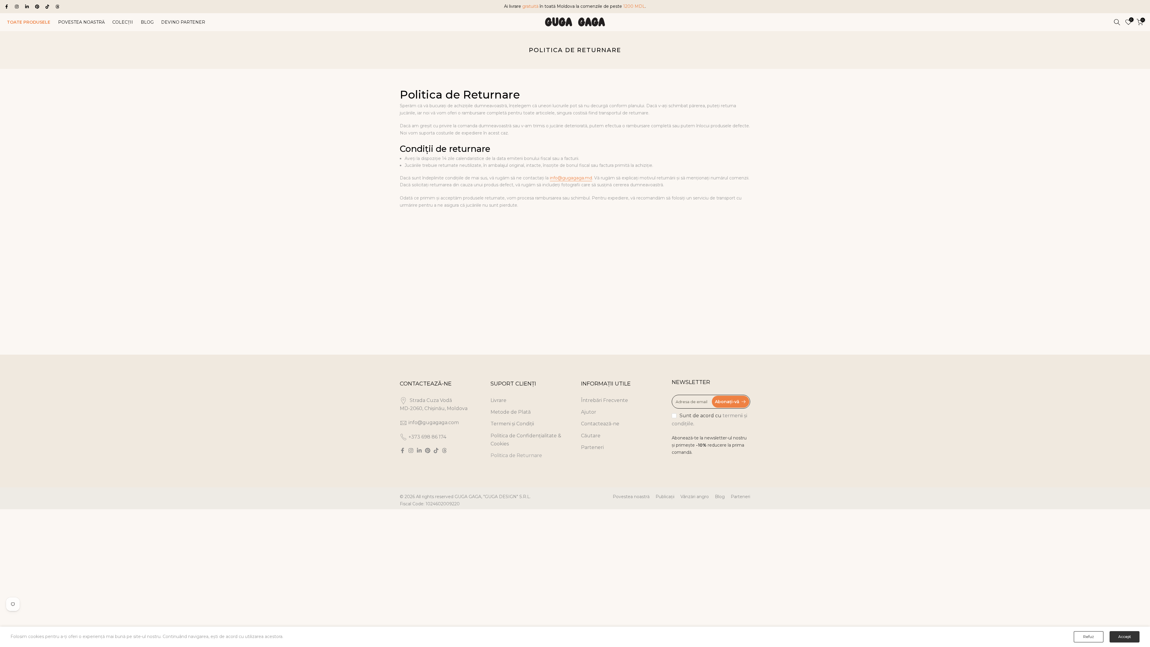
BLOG (147, 22)
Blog (720, 496)
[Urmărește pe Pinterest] (37, 6)
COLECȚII (122, 22)
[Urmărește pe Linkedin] (27, 6)
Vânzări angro (694, 496)
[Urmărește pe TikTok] (47, 6)
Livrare (498, 400)
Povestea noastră (631, 496)
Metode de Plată (511, 412)
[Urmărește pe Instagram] (17, 6)
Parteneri (592, 447)
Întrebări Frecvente (604, 400)
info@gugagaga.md (571, 178)
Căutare (590, 436)
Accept (1124, 636)
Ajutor (588, 412)
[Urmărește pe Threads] (57, 6)
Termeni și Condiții (512, 424)
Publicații (665, 496)
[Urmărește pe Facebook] (6, 6)
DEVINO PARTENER (183, 22)
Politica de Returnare (516, 455)
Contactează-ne (600, 424)
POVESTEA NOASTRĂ (81, 22)
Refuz (1088, 636)
